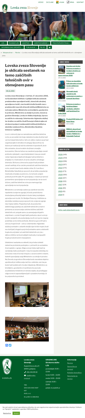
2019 (60, 178)
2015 (60, 191)
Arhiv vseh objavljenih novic (69, 210)
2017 (60, 185)
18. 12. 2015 (10, 91)
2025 (60, 158)
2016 (60, 188)
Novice (17, 53)
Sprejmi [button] (16, 413)
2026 (60, 155)
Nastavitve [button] (7, 413)
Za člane (49, 2)
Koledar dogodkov (74, 373)
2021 (60, 171)
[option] (42, 26)
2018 (60, 181)
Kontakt (80, 2)
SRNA (72, 2)
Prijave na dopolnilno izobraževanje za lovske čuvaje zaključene (74, 83)
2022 (60, 168)
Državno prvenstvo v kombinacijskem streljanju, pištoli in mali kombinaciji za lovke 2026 (69, 108)
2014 (60, 195)
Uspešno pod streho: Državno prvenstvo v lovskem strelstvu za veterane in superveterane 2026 (69, 70)
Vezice (40, 2)
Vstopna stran (8, 53)
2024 (60, 161)
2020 (60, 175)
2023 (60, 165)
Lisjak (61, 2)
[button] (36, 37)
